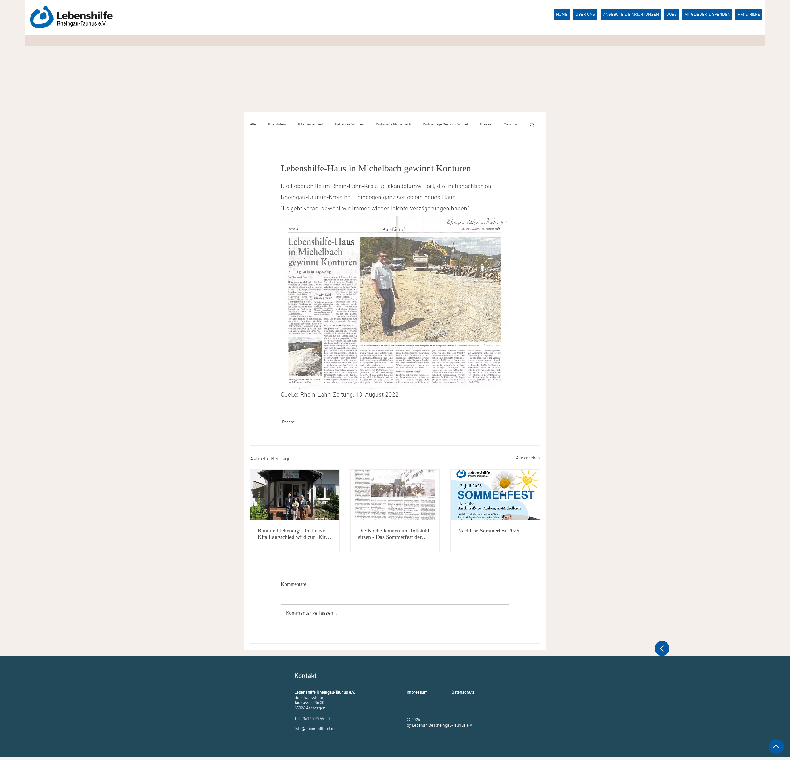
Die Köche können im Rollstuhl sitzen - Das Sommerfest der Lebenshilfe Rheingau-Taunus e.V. (393, 533)
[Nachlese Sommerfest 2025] (495, 495)
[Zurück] (662, 648)
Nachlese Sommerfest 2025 (488, 530)
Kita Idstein (277, 124)
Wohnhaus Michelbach (393, 124)
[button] (532, 124)
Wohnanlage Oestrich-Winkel (445, 124)
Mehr (508, 124)
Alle (253, 124)
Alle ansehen (528, 458)
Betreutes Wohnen (349, 124)
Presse (485, 124)
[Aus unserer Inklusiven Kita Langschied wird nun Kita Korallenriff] (294, 495)
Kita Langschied (310, 124)
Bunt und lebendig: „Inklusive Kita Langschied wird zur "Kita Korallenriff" (293, 533)
